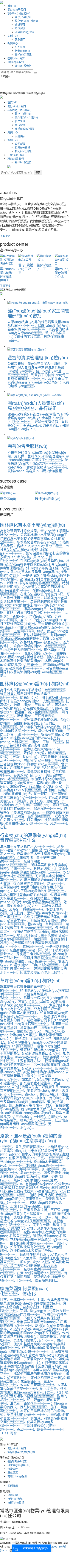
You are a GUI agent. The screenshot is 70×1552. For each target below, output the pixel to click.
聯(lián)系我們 (15, 62)
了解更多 (5, 236)
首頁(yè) (12, 5)
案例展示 (20, 39)
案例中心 (12, 35)
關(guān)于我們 (16, 9)
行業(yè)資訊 (22, 50)
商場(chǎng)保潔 (25, 32)
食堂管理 (20, 24)
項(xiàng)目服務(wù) (19, 13)
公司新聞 (20, 47)
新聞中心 (12, 43)
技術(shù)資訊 (23, 54)
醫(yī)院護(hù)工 (24, 17)
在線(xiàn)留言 (16, 58)
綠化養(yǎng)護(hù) (26, 20)
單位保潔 (20, 28)
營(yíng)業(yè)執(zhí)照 (21, 1452)
